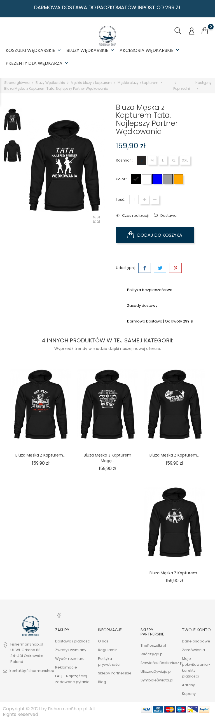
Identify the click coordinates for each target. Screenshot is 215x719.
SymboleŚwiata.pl (157, 680)
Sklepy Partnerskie (115, 673)
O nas (103, 641)
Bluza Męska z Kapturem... (40, 455)
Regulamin (108, 650)
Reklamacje (66, 667)
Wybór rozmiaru (70, 658)
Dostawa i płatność (72, 641)
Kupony (189, 693)
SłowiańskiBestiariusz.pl (162, 662)
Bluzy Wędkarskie (90, 50)
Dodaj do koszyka (159, 235)
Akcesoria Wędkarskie (150, 50)
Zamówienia (193, 650)
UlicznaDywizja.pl (156, 671)
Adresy (188, 685)
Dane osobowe (196, 641)
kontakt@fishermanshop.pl (34, 670)
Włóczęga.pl (152, 654)
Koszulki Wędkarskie (34, 50)
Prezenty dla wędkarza (37, 63)
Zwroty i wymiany (70, 650)
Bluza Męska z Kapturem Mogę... (107, 458)
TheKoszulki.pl (153, 645)
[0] (205, 31)
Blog (102, 682)
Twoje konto (196, 630)
